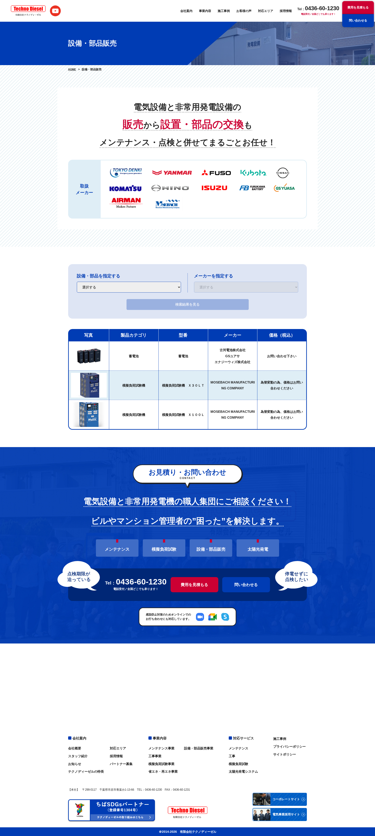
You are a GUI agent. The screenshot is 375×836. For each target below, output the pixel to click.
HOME (72, 69)
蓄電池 (134, 356)
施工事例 (224, 11)
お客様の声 (244, 11)
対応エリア (265, 11)
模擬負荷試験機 (133, 385)
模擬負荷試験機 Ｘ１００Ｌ (183, 414)
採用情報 (286, 11)
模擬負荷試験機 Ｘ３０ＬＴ (183, 385)
